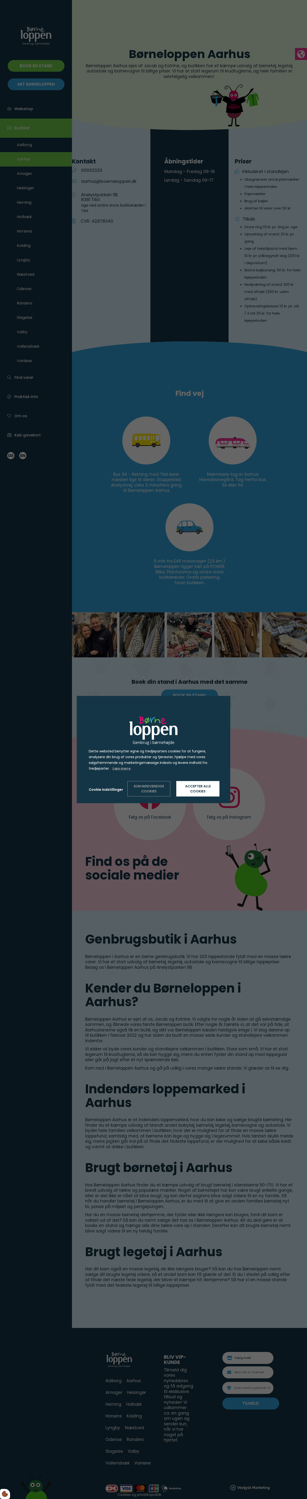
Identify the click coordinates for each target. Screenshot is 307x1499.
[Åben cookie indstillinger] (5, 1494)
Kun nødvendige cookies (149, 788)
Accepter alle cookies (198, 788)
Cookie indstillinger (106, 789)
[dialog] (153, 749)
